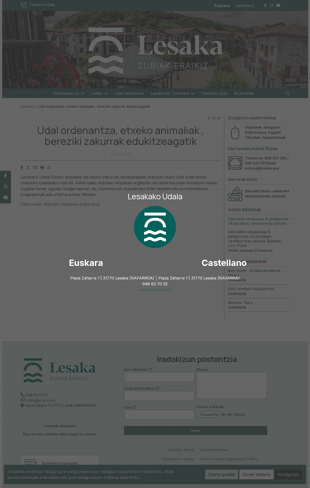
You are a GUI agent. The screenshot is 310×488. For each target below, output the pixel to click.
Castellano (224, 262)
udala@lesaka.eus (155, 289)
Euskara (86, 262)
